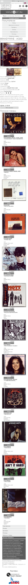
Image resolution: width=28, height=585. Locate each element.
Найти (24, 16)
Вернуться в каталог (14, 25)
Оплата (5, 528)
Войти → (14, 1)
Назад (14, 23)
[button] (26, 42)
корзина (21, 1)
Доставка (5, 530)
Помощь (14, 34)
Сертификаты (14, 31)
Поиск (5, 16)
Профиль (14, 27)
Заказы (14, 29)
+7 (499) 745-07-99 (6, 5)
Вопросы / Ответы (7, 535)
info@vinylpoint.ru (6, 8)
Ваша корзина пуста (16, 3)
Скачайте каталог (14, 18)
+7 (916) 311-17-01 (6, 7)
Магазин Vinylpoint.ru (8, 537)
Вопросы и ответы (14, 36)
